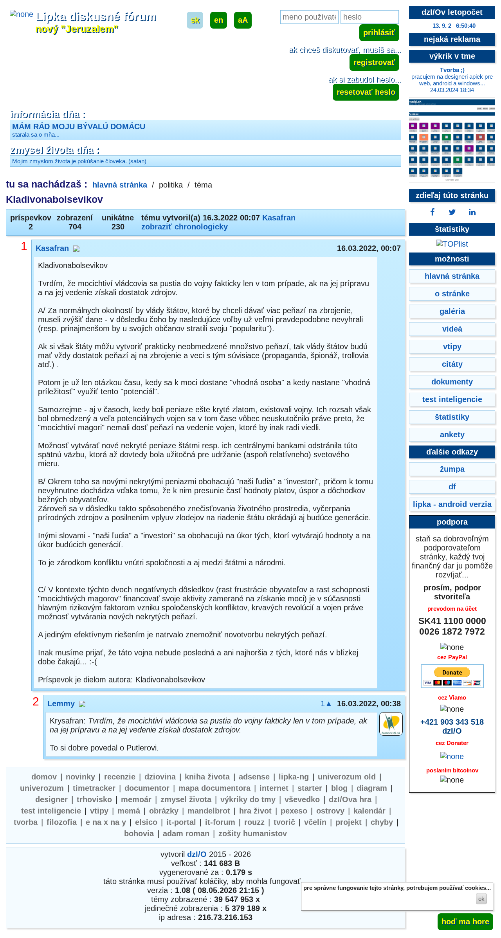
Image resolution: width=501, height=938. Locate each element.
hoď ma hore (465, 921)
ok (481, 898)
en (218, 20)
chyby (382, 822)
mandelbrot (208, 810)
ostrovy (330, 810)
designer (51, 799)
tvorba (26, 822)
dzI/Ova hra (350, 799)
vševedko (302, 799)
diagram (372, 788)
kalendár (369, 810)
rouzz (254, 822)
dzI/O (197, 854)
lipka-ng (294, 776)
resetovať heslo (366, 92)
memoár (136, 799)
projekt (348, 822)
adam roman (186, 833)
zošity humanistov (252, 833)
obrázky (163, 810)
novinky (80, 776)
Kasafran (279, 217)
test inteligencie (51, 810)
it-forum (220, 822)
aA (243, 20)
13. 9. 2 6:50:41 (454, 25)
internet (274, 788)
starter (309, 788)
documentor (146, 788)
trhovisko (94, 799)
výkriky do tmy (248, 799)
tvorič (284, 822)
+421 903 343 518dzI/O (452, 726)
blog (339, 788)
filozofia (62, 822)
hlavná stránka (119, 184)
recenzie (119, 776)
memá (128, 810)
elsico (146, 822)
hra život (255, 810)
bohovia (139, 833)
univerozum (42, 788)
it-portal (181, 822)
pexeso (294, 810)
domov (44, 776)
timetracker (94, 788)
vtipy (99, 810)
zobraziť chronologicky (184, 226)
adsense (254, 776)
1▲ (327, 703)
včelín (315, 822)
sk (195, 20)
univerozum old (347, 776)
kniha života (207, 776)
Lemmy (61, 703)
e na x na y (106, 822)
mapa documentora (214, 788)
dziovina (160, 776)
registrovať (374, 62)
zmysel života (185, 799)
